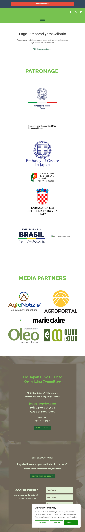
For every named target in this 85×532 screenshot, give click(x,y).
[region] (56, 516)
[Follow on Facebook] (70, 11)
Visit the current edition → (42, 49)
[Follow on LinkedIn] (81, 11)
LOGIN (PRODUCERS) (42, 4)
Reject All (56, 523)
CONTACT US (42, 428)
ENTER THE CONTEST (42, 476)
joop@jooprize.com (42, 403)
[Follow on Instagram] (76, 11)
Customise (42, 523)
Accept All (70, 523)
